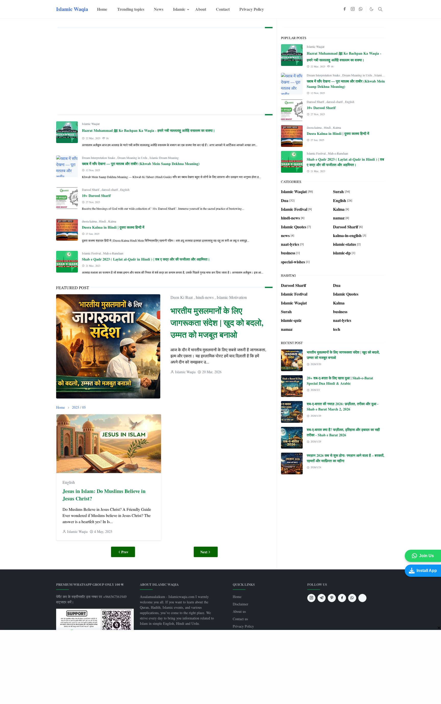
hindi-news (205, 297)
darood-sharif (110, 189)
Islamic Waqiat (91, 124)
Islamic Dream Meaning (164, 158)
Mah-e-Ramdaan (113, 253)
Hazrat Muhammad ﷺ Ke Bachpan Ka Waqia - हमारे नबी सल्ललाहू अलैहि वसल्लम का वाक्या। (148, 130)
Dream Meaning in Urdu (132, 158)
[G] (362, 598)
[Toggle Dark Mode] (371, 9)
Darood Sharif (91, 189)
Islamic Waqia (72, 9)
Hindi (103, 221)
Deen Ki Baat (182, 297)
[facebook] (344, 9)
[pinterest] (332, 598)
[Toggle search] (380, 9)
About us (239, 611)
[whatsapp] (361, 9)
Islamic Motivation (232, 297)
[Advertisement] (164, 70)
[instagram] (353, 9)
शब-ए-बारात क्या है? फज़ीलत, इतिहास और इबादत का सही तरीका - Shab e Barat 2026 (343, 432)
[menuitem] (102, 9)
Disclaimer (240, 604)
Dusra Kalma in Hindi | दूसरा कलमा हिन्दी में (113, 227)
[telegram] (321, 598)
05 (84, 407)
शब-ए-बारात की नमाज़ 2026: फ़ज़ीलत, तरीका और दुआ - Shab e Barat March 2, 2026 (342, 406)
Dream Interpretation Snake (99, 158)
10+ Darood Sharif (96, 195)
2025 (75, 407)
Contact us (240, 618)
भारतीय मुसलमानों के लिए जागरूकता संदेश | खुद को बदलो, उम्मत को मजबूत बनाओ (216, 322)
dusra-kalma (89, 221)
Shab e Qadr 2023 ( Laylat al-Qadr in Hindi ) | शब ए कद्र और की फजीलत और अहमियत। (146, 259)
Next (203, 552)
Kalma (112, 221)
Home (237, 596)
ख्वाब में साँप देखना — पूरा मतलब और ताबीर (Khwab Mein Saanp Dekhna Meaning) (141, 163)
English (124, 189)
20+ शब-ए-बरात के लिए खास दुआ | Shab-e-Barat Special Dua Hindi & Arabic (340, 380)
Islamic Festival (92, 253)
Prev (124, 552)
